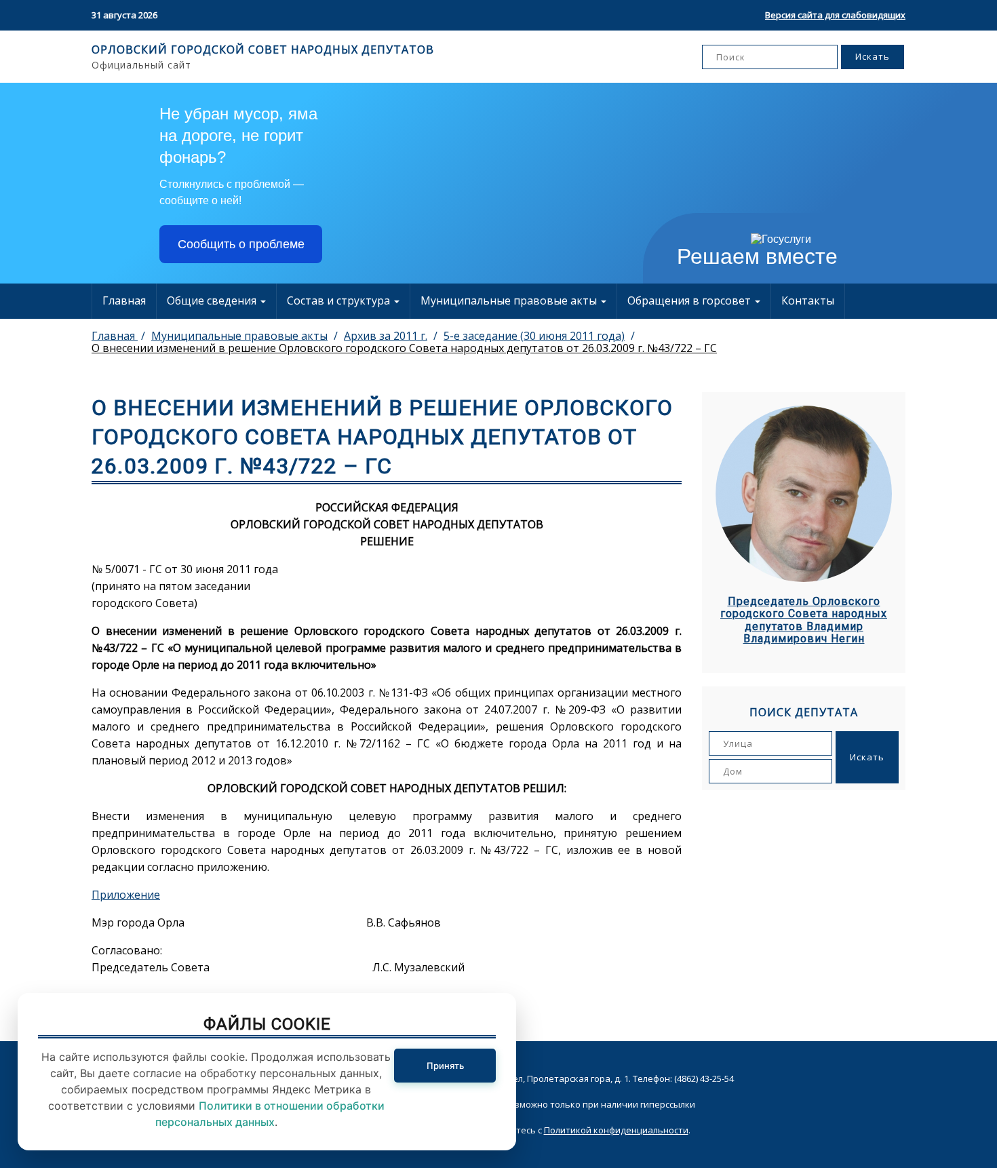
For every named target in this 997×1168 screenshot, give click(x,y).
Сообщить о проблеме (241, 244)
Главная (124, 300)
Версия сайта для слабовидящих (835, 15)
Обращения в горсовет (690, 300)
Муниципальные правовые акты (510, 300)
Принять (445, 1065)
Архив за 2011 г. (385, 335)
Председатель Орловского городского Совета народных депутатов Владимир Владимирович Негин (803, 620)
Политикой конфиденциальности (616, 1130)
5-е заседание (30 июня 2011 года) (534, 335)
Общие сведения (213, 300)
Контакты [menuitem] (807, 300)
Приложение (126, 894)
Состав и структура (340, 300)
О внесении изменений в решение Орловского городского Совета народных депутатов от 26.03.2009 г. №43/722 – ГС (404, 347)
